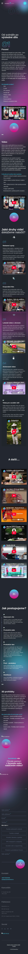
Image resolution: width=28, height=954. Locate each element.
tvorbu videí (12, 78)
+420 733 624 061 (22, 774)
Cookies (14, 946)
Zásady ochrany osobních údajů (13, 944)
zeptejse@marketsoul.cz (8, 879)
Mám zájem (14, 127)
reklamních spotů (22, 168)
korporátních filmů (13, 168)
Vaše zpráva (5, 854)
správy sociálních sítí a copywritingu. (12, 169)
